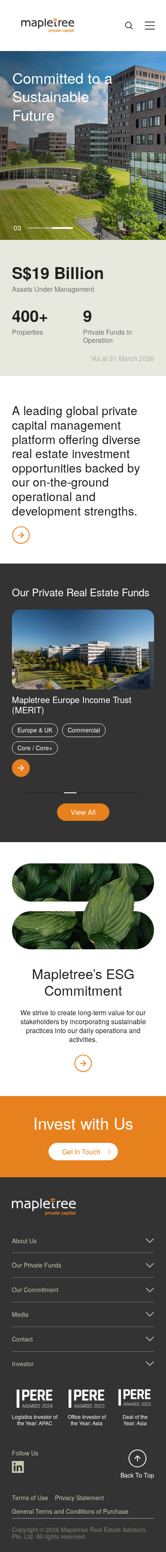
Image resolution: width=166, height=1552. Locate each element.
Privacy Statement (79, 1497)
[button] (83, 1241)
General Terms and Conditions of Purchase (70, 1511)
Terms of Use (30, 1497)
